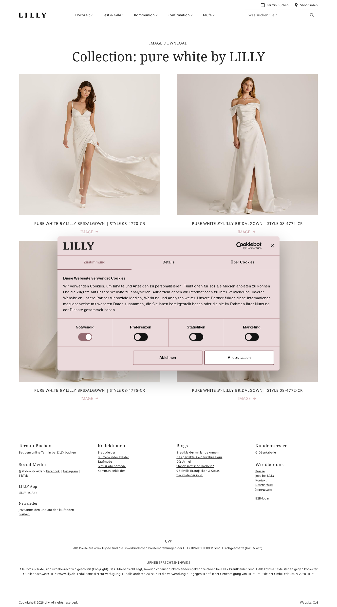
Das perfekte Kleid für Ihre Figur (199, 457)
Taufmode (105, 461)
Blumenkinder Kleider (113, 457)
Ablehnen (167, 357)
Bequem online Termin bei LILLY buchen (47, 452)
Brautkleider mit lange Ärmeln (197, 452)
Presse (260, 471)
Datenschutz (264, 485)
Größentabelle (265, 452)
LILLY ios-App (28, 493)
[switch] (141, 337)
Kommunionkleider (111, 471)
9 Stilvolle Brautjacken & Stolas (198, 471)
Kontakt (260, 480)
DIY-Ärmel (183, 461)
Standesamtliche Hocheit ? (195, 466)
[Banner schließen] (272, 246)
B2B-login (262, 498)
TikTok (23, 476)
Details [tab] (169, 262)
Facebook (53, 471)
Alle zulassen (239, 357)
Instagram (70, 471)
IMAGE (86, 232)
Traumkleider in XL (189, 475)
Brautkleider (106, 452)
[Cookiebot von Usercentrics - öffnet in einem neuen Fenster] (240, 246)
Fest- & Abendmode (112, 466)
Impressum (263, 489)
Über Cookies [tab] (242, 262)
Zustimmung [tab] (95, 262)
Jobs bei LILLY (264, 476)
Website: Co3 (309, 602)
